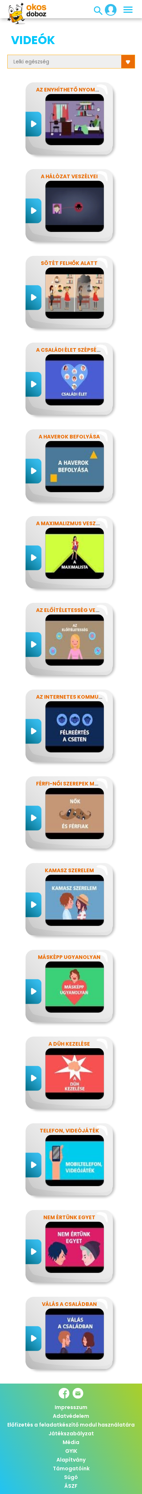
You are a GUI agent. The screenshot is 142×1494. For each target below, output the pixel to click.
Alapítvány (71, 1459)
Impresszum (71, 1407)
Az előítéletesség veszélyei (75, 610)
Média (71, 1442)
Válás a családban (69, 1304)
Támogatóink (71, 1468)
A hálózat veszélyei (69, 176)
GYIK (71, 1451)
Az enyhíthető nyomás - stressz (83, 89)
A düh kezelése (69, 1044)
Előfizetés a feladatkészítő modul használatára (71, 1424)
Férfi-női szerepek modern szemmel (87, 783)
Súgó (71, 1477)
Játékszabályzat (71, 1433)
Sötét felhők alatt (69, 263)
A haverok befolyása (69, 436)
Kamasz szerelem (69, 870)
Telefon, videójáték (69, 1130)
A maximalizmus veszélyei (72, 523)
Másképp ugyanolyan (69, 957)
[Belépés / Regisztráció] (108, 9)
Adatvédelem (71, 1416)
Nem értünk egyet (69, 1217)
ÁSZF (71, 1486)
